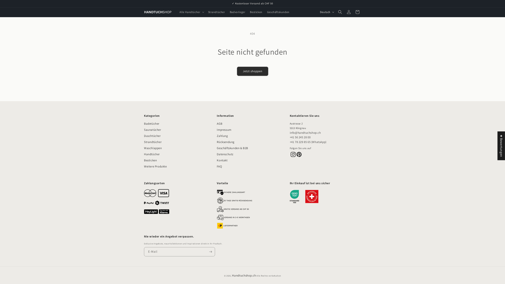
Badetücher (151, 123)
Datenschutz (225, 154)
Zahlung (222, 136)
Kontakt (222, 160)
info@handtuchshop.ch (305, 133)
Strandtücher (153, 142)
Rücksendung (226, 142)
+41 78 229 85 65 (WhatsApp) (308, 142)
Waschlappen (153, 148)
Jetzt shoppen (252, 71)
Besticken (150, 160)
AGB (219, 123)
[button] (191, 12)
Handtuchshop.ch (244, 275)
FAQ (219, 166)
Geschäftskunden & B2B (232, 148)
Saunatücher (152, 130)
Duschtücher (152, 136)
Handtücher (152, 154)
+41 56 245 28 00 (300, 137)
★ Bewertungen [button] (501, 146)
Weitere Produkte (155, 166)
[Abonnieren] (210, 251)
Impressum (224, 130)
